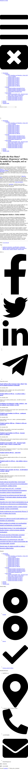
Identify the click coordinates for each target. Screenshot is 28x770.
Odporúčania (5, 120)
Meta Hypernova (22, 248)
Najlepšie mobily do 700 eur (13, 131)
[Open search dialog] (0, 105)
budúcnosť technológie (7, 247)
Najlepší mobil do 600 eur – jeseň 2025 (10, 452)
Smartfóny (7, 121)
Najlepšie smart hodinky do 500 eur (15, 147)
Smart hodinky (8, 140)
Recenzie (4, 149)
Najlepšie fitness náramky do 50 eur (15, 144)
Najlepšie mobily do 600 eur (13, 130)
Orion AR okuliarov (19, 182)
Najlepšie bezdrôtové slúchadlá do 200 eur (16, 138)
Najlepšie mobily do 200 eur (13, 125)
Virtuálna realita (6, 151)
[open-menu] (0, 118)
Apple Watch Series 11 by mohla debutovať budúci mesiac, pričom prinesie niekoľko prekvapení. (13, 530)
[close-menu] (0, 153)
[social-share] (15, 294)
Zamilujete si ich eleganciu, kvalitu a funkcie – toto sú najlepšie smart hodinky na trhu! (13, 404)
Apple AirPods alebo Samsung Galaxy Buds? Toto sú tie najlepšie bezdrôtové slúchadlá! (13, 384)
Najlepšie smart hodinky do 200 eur (15, 146)
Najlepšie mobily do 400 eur (13, 127)
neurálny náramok (13, 249)
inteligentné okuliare (4, 170)
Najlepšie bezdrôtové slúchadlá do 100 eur (16, 137)
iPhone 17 (2, 169)
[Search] (15, 107)
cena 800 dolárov (16, 247)
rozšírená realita (21, 249)
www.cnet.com (6, 242)
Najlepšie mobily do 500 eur (13, 128)
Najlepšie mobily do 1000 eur (14, 133)
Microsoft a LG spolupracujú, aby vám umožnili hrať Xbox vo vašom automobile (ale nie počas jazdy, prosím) (14, 541)
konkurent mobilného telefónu (12, 248)
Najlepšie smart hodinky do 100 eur (15, 145)
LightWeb (6, 768)
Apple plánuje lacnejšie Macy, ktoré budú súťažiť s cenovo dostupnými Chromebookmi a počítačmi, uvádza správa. (13, 484)
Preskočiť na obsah (4, 0)
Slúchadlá (7, 134)
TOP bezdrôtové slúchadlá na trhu (15, 139)
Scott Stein (11, 184)
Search (1, 107)
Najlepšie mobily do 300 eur (13, 126)
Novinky (4, 148)
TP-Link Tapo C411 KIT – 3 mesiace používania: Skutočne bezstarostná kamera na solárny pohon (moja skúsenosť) (13, 490)
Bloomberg (2, 171)
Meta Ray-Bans (6, 249)
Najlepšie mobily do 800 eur (13, 132)
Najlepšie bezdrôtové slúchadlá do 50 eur (16, 135)
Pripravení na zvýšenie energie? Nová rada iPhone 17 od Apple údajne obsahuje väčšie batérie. (13, 497)
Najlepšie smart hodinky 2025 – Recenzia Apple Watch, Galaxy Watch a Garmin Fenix (18, 142)
